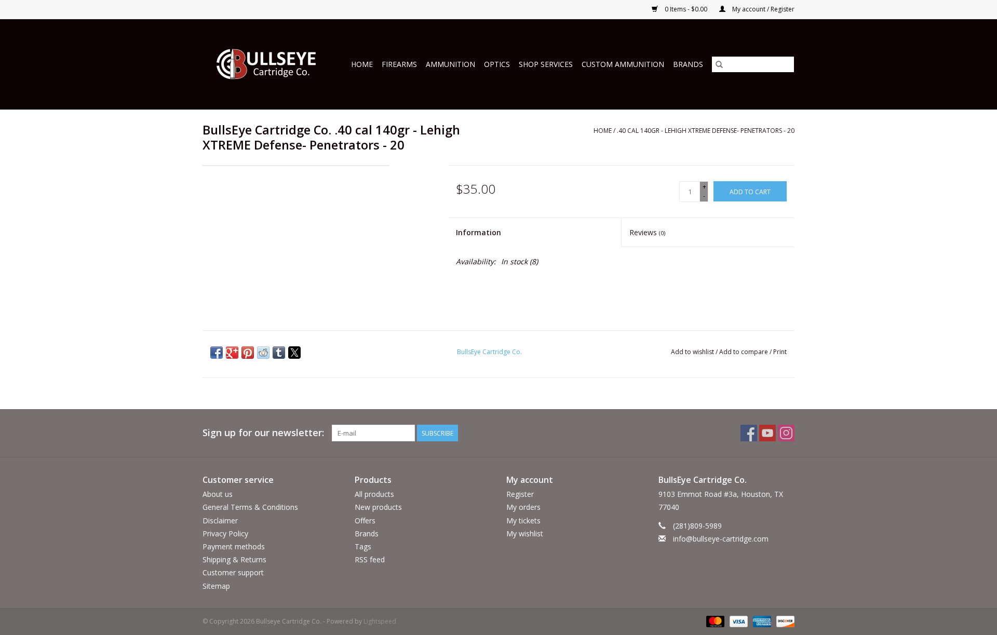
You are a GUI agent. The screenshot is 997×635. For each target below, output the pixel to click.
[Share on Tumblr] (279, 352)
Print (780, 351)
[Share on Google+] (232, 352)
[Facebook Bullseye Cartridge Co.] (748, 433)
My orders (523, 507)
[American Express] (761, 620)
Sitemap (216, 586)
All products (374, 494)
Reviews (647, 232)
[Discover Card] (783, 620)
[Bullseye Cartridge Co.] (268, 64)
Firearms (399, 64)
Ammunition (450, 64)
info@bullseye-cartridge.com (721, 539)
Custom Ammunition (623, 64)
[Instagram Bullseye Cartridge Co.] (786, 433)
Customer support (233, 572)
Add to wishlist (693, 351)
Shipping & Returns (234, 559)
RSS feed (370, 559)
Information (478, 232)
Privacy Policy (225, 533)
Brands (688, 64)
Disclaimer (220, 520)
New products (378, 507)
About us (218, 494)
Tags (363, 546)
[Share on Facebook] (216, 352)
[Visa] (737, 620)
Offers (365, 520)
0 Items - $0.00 (686, 9)
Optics (497, 64)
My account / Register (762, 9)
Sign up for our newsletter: (263, 432)
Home (362, 64)
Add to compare (744, 351)
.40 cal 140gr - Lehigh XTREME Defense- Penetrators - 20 (705, 130)
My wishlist (524, 533)
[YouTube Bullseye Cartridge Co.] (767, 433)
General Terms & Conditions (250, 507)
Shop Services (546, 64)
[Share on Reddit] (263, 352)
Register (520, 494)
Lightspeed (379, 621)
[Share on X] (294, 352)
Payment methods (234, 546)
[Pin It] (247, 352)
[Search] (719, 64)
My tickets (523, 520)
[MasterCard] (714, 620)
